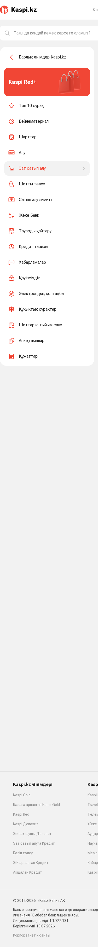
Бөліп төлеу (23, 853)
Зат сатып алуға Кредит (34, 843)
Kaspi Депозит (25, 824)
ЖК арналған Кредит (31, 863)
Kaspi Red (21, 814)
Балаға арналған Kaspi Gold (36, 805)
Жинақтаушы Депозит (32, 834)
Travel (93, 805)
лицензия (21, 915)
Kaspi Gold (22, 795)
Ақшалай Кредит (27, 872)
